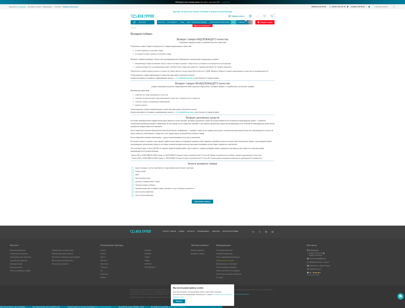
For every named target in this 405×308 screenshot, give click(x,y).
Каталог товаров (169, 231)
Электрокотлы (16, 267)
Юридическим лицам (70, 7)
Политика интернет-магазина (228, 274)
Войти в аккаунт (198, 250)
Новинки (241, 22)
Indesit (147, 257)
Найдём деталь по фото (319, 262)
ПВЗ (233, 22)
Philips (147, 260)
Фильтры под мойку (60, 264)
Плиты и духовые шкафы (20, 271)
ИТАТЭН (161, 22)
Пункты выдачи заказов (226, 267)
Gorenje (148, 250)
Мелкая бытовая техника (62, 254)
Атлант (103, 254)
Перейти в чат (315, 269)
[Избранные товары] (265, 16)
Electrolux (104, 264)
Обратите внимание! (202, 26)
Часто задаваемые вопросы (228, 257)
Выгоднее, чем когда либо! (202, 2)
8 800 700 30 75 (338, 7)
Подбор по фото (238, 16)
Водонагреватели (17, 250)
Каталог (142, 22)
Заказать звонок (382, 7)
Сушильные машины (18, 260)
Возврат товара (197, 254)
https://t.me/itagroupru (81, 307)
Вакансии (216, 231)
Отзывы (219, 277)
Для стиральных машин (197, 22)
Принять (179, 301)
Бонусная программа (230, 231)
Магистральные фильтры (62, 260)
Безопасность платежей (226, 264)
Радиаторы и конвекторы (62, 250)
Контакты (58, 7)
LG (101, 271)
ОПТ (249, 22)
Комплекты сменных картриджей (66, 257)
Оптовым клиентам (224, 250)
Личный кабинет (203, 231)
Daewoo (148, 254)
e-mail (184, 78)
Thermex (104, 267)
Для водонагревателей (219, 22)
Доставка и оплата (34, 7)
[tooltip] (348, 7)
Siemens (103, 260)
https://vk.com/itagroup (155, 307)
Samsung (104, 274)
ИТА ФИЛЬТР (172, 22)
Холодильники (16, 264)
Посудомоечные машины (20, 257)
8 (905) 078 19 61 (358, 7)
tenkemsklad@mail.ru (317, 259)
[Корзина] (272, 16)
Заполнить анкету (202, 201)
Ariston (103, 250)
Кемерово (314, 250)
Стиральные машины (19, 254)
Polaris (103, 277)
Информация (47, 7)
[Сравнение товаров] (257, 16)
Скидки (181, 231)
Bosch (102, 257)
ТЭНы (182, 22)
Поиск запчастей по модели (228, 271)
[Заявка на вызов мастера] (250, 16)
